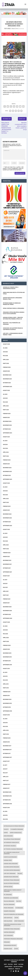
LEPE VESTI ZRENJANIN (9, 873)
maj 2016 (5, 819)
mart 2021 (6, 595)
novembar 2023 (7, 471)
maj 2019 (5, 680)
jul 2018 (5, 718)
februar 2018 (6, 738)
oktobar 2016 (7, 799)
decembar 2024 (7, 421)
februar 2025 (6, 413)
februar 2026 (6, 367)
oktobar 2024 (7, 429)
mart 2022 (6, 548)
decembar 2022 (7, 514)
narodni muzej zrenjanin (11, 876)
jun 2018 (5, 722)
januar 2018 (6, 742)
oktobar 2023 (7, 475)
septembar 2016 (7, 803)
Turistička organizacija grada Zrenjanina (12, 925)
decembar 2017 (7, 745)
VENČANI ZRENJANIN (9, 932)
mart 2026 (6, 363)
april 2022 (6, 545)
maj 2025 (5, 402)
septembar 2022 (7, 525)
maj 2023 (5, 494)
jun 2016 (5, 815)
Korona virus (8, 860)
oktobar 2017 (6, 753)
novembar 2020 (7, 610)
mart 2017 (6, 780)
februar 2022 (6, 552)
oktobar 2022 (7, 521)
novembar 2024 (7, 425)
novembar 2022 (7, 517)
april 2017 (5, 776)
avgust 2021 (6, 575)
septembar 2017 (7, 757)
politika (18, 901)
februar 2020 (7, 645)
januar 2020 (6, 649)
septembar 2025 (7, 386)
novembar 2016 (7, 796)
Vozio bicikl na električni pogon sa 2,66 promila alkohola (13, 328)
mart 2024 (6, 456)
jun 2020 (5, 630)
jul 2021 (5, 579)
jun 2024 (5, 444)
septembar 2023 (7, 479)
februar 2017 (6, 784)
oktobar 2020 (7, 614)
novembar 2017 (7, 749)
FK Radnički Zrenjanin (17, 829)
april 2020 (6, 637)
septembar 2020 (7, 618)
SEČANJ (16, 917)
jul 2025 (5, 394)
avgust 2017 (6, 761)
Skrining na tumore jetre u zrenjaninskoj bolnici (10, 287)
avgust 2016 (6, 807)
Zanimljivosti (8, 966)
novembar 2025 (7, 378)
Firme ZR (17, 968)
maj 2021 (5, 587)
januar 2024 (6, 463)
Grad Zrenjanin (8, 836)
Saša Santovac (8, 917)
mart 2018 (6, 734)
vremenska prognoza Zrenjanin (13, 938)
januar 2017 (6, 788)
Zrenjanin (7, 942)
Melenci (20, 873)
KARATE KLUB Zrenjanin (10, 857)
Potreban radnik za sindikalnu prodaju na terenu (12, 303)
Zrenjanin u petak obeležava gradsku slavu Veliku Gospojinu (13, 312)
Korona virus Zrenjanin (11, 863)
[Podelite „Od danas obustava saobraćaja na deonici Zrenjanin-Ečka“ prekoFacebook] (4, 106)
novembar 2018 (7, 703)
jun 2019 (5, 676)
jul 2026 (5, 348)
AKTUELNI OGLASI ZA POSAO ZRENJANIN (14, 826)
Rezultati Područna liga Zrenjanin (13, 914)
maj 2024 (5, 448)
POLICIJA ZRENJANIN (9, 901)
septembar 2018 (7, 711)
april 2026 (6, 359)
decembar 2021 (7, 560)
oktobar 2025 (7, 382)
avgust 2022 (6, 529)
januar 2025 (6, 417)
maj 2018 (5, 726)
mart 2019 (6, 687)
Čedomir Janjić (8, 948)
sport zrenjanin (19, 921)
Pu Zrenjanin (19, 907)
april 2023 (6, 498)
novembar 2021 (7, 564)
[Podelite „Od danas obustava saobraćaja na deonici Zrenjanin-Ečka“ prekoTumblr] (10, 106)
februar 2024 (7, 460)
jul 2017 (5, 765)
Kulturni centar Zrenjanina (12, 870)
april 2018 (6, 730)
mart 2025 (6, 409)
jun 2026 (5, 351)
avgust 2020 (6, 622)
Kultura (20, 964)
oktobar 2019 (7, 660)
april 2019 (5, 684)
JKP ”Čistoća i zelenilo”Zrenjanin (13, 849)
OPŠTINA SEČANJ (8, 886)
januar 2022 (6, 556)
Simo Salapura (8, 921)
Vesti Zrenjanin (8, 935)
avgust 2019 (6, 668)
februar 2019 (6, 691)
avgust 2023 (6, 483)
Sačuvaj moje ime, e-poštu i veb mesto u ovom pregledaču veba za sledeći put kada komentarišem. (13, 168)
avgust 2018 (6, 714)
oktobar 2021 (7, 568)
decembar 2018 (7, 699)
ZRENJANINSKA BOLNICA (10, 945)
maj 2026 (5, 355)
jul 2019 (5, 672)
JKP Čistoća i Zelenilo (10, 845)
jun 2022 (5, 537)
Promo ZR (11, 968)
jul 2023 (5, 487)
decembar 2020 (7, 606)
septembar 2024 (7, 432)
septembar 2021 (7, 572)
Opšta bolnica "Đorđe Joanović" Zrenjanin (13, 890)
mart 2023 (6, 502)
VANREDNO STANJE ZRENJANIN (11, 929)
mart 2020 (6, 641)
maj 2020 (5, 633)
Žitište (16, 948)
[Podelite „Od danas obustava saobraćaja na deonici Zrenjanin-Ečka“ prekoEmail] (20, 106)
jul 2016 (5, 811)
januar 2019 (6, 695)
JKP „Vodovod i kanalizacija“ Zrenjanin (12, 853)
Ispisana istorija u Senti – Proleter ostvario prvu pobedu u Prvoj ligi (13, 318)
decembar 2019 (7, 653)
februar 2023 (6, 506)
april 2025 (6, 405)
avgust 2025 (6, 390)
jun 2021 (5, 583)
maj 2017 (5, 772)
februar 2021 (6, 599)
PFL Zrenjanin (8, 894)
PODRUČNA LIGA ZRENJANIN (11, 898)
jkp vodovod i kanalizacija (11, 842)
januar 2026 (6, 371)
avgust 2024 (6, 436)
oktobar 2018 (7, 707)
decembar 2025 (7, 375)
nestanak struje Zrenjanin (11, 880)
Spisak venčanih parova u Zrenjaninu (13, 308)
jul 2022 (5, 533)
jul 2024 (5, 440)
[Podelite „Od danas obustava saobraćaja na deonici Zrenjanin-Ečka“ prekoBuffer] (17, 106)
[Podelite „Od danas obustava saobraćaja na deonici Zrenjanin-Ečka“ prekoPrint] (23, 106)
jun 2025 (5, 398)
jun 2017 (5, 769)
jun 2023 (5, 490)
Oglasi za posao (18, 966)
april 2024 (6, 452)
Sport (15, 964)
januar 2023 (6, 510)
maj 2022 (5, 541)
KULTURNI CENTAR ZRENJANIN (11, 867)
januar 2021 (6, 602)
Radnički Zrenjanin (9, 911)
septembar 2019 (7, 664)
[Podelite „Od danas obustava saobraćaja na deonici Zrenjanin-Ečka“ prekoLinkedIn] (14, 106)
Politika (10, 964)
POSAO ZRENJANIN (8, 907)
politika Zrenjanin (9, 904)
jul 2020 (5, 626)
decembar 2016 (7, 792)
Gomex (6, 832)
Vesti (13, 28)
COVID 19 (6, 829)
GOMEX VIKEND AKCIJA (15, 832)
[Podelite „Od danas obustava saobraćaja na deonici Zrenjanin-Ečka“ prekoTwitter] (7, 106)
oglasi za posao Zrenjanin (11, 883)
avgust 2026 (6, 344)
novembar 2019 (7, 657)
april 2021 (5, 591)
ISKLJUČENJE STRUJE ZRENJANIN (12, 839)
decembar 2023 (7, 467)
